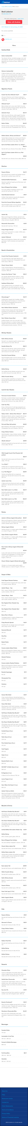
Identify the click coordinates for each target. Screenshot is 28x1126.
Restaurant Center (7, 1098)
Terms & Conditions (8, 1110)
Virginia (3, 6)
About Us (4, 1091)
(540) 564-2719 (7, 14)
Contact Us (5, 1102)
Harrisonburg (9, 6)
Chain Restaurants (7, 1106)
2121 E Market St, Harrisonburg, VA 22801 (12, 27)
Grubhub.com (8, 39)
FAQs (3, 1095)
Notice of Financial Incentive (10, 1117)
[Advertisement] (14, 1077)
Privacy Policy (6, 1113)
